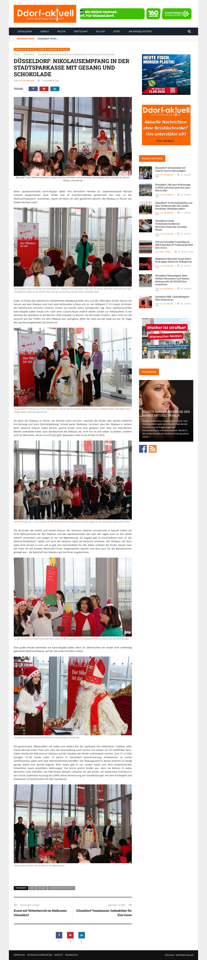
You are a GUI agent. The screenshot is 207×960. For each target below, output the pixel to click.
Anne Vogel (165, 252)
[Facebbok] (143, 448)
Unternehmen (52, 49)
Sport (116, 31)
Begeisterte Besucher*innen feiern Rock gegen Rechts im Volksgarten (173, 260)
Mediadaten (71, 955)
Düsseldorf (25, 31)
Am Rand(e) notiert (140, 31)
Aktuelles (30, 49)
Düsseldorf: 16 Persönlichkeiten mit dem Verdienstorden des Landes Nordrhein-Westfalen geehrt (89, 38)
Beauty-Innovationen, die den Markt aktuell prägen (166, 413)
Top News (40, 49)
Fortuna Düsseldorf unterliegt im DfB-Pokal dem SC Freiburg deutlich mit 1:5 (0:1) (174, 244)
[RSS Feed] (153, 448)
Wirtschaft (81, 31)
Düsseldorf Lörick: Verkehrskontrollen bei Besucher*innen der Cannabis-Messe (171, 225)
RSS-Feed (169, 955)
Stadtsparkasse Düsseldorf (61, 888)
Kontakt (58, 955)
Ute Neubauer (26, 80)
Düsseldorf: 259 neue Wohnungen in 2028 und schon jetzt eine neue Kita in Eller (173, 187)
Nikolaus (41, 888)
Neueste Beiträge (152, 158)
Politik (61, 31)
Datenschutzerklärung (39, 955)
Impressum (19, 955)
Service (44, 31)
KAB (32, 888)
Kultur (100, 31)
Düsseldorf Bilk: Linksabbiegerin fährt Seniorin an (172, 298)
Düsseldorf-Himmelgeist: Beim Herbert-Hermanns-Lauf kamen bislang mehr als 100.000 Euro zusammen (172, 280)
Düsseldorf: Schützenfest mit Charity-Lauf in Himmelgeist (170, 169)
